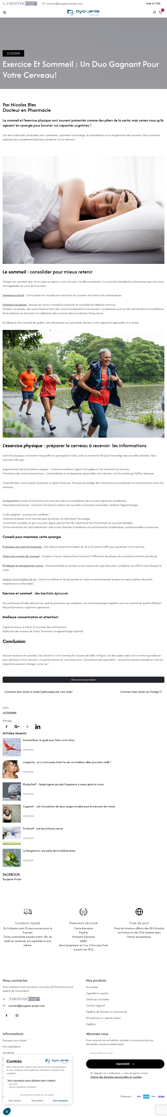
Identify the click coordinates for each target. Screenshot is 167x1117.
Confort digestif (95, 1006)
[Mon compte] (155, 12)
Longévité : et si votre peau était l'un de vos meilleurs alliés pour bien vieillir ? (67, 762)
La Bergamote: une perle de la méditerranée (49, 851)
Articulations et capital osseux (103, 1018)
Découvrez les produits (83, 679)
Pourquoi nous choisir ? (15, 1040)
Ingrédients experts (97, 993)
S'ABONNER (123, 1064)
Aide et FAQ (153, 3)
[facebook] (6, 1015)
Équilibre (91, 1024)
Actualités (8, 1053)
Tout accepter (60, 1100)
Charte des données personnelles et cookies (116, 1077)
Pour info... (14, 1084)
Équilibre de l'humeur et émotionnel (106, 1012)
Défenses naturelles (97, 999)
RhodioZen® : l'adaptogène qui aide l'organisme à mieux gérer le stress (63, 784)
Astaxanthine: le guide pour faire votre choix (49, 740)
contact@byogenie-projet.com (64, 4)
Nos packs (92, 987)
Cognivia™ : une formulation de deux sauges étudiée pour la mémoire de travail (69, 806)
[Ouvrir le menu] (5, 12)
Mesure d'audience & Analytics (22, 1087)
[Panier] (160, 12)
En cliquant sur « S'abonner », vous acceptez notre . (119, 1075)
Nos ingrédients (12, 1047)
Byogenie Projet (12, 879)
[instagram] (17, 1015)
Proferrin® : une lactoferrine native (43, 829)
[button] (7, 1111)
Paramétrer (37, 1100)
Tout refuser (14, 1100)
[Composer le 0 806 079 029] (20, 3)
